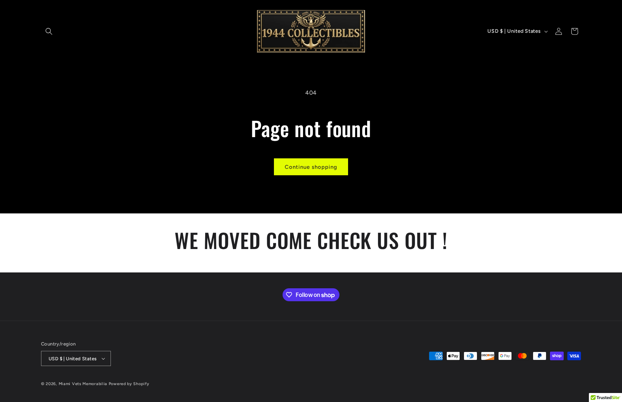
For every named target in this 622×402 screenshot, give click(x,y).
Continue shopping (311, 167)
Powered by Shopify (129, 383)
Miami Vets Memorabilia (83, 383)
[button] (49, 31)
